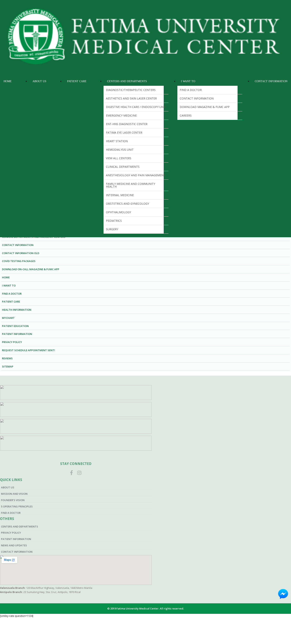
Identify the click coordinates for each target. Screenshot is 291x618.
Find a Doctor (191, 90)
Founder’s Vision (13, 500)
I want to (9, 285)
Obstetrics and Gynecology (127, 203)
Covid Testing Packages (18, 261)
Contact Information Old (20, 253)
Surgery (112, 229)
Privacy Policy (12, 342)
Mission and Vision (14, 494)
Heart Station (117, 141)
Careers (186, 115)
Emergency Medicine (121, 115)
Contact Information (197, 98)
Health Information (16, 309)
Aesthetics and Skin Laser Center (131, 98)
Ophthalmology (118, 212)
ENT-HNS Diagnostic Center (126, 124)
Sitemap (7, 366)
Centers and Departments (127, 81)
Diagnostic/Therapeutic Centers (131, 90)
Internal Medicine (120, 195)
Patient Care (77, 81)
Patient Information (17, 334)
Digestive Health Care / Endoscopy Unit (136, 107)
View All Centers (118, 158)
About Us (39, 81)
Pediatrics (114, 221)
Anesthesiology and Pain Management (135, 175)
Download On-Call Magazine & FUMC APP (30, 269)
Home (8, 81)
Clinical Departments (123, 167)
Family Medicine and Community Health (130, 185)
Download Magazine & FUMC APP (205, 107)
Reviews (7, 358)
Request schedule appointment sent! (28, 350)
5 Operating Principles (17, 506)
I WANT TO (188, 81)
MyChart (8, 318)
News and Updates (14, 545)
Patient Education (15, 326)
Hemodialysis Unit (120, 149)
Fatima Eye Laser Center (124, 132)
